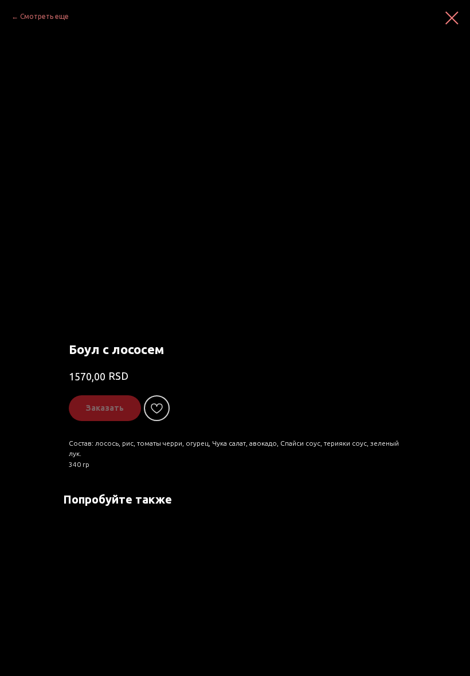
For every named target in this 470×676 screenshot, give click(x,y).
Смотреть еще (44, 16)
